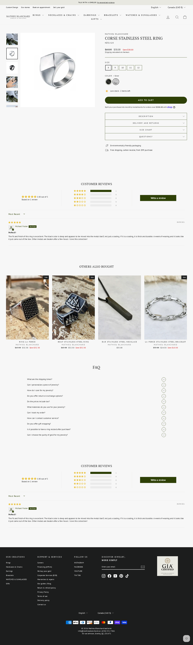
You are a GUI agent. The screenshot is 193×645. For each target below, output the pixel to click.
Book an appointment (41, 7)
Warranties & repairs (45, 579)
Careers (40, 562)
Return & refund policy (46, 588)
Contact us (41, 604)
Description (146, 116)
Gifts (95, 19)
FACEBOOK (78, 567)
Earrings (90, 15)
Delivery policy (43, 600)
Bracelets (111, 15)
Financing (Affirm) (44, 567)
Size (107, 62)
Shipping (108, 52)
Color (112, 76)
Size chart (146, 130)
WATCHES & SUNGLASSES (142, 15)
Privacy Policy (43, 592)
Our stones (25, 7)
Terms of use (42, 596)
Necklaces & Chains (62, 15)
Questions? (146, 136)
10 (123, 67)
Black (109, 82)
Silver (116, 82)
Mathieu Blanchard (116, 34)
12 (138, 67)
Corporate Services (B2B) (47, 575)
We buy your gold (44, 571)
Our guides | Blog (44, 583)
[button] (80, 191)
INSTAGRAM (79, 562)
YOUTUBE (78, 571)
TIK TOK (77, 575)
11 (130, 67)
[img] (14, 222)
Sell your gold (59, 7)
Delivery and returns (146, 123)
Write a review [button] (158, 198)
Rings (37, 15)
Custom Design (12, 7)
